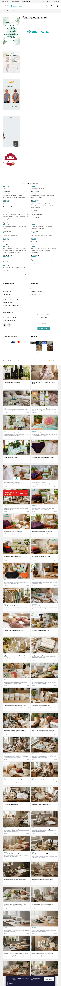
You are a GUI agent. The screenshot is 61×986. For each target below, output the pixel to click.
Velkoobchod (33, 289)
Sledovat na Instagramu (43, 353)
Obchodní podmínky (7, 302)
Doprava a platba (15, 1)
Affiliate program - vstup (35, 294)
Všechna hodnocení (30, 275)
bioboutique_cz (9, 325)
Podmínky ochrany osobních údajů (11, 305)
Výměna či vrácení (26, 1)
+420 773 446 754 (11, 317)
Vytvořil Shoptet (54, 361)
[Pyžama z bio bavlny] (11, 62)
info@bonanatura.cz (11, 320)
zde (40, 980)
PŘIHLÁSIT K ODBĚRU (44, 328)
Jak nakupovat (4, 1)
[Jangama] (11, 94)
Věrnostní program (7, 297)
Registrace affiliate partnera (36, 291)
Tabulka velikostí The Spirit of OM (10, 300)
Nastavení (11, 983)
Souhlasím (49, 979)
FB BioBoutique (4, 325)
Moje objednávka (7, 308)
